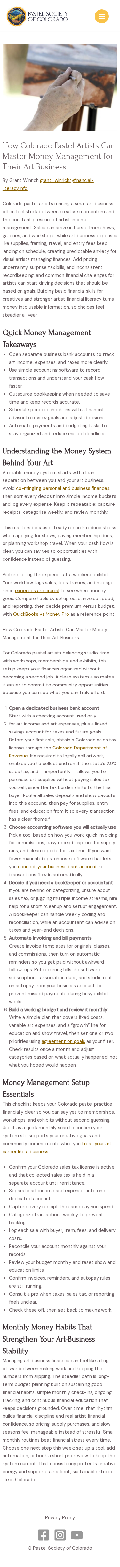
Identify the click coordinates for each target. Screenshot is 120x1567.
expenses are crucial (37, 591)
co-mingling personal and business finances (62, 488)
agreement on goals (63, 1041)
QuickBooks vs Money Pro (41, 614)
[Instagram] (60, 1535)
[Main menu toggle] (102, 16)
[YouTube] (76, 1535)
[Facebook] (43, 1535)
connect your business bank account (57, 867)
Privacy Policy (60, 1518)
